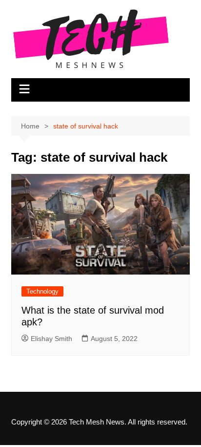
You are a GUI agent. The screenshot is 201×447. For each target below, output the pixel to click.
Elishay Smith (51, 338)
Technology (42, 291)
